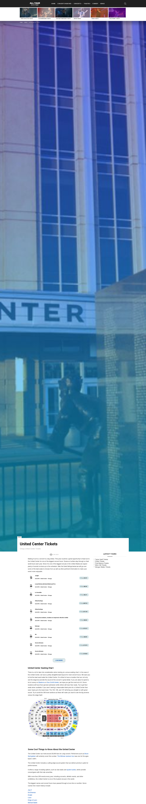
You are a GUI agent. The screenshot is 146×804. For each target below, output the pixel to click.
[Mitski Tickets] (81, 12)
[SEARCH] (125, 3)
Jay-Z (30, 790)
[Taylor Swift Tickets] (117, 12)
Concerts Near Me (64, 3)
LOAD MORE (59, 660)
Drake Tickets (95, 18)
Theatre (87, 3)
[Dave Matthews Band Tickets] (63, 12)
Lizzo (29, 797)
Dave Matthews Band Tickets (63, 18)
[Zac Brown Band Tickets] (46, 12)
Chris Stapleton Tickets (27, 18)
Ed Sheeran (32, 792)
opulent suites (71, 769)
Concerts (77, 3)
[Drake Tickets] (99, 12)
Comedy (95, 3)
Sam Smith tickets (53, 682)
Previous (20, 14)
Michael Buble (32, 802)
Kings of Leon (32, 800)
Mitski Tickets (77, 18)
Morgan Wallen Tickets (102, 567)
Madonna (41, 682)
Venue (102, 3)
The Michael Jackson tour (65, 756)
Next (125, 14)
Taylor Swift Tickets (114, 18)
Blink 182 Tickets (100, 565)
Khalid (30, 795)
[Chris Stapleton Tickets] (28, 12)
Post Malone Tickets (102, 563)
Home (53, 3)
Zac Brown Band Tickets (44, 18)
